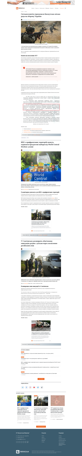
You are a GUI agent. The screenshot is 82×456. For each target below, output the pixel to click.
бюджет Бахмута (24, 137)
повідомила (26, 189)
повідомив (26, 283)
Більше (51, 8)
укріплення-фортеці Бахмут (36, 128)
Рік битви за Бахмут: (27, 132)
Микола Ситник (25, 19)
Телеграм (35, 134)
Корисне (37, 8)
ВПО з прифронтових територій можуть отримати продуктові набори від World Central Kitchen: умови (40, 363)
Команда (60, 435)
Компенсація (42, 8)
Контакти (60, 437)
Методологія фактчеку (62, 440)
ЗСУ (27, 137)
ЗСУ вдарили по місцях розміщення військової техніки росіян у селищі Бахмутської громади (40, 368)
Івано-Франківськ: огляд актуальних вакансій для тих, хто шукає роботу (37, 353)
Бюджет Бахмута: (27, 130)
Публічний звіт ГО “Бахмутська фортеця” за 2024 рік (62, 444)
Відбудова (47, 8)
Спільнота (62, 8)
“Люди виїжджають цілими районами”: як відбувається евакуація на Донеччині (39, 373)
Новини (32, 8)
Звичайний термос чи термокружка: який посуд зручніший (34, 358)
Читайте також (20, 393)
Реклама (56, 8)
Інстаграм (38, 134)
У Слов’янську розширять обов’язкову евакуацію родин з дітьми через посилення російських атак (41, 411)
